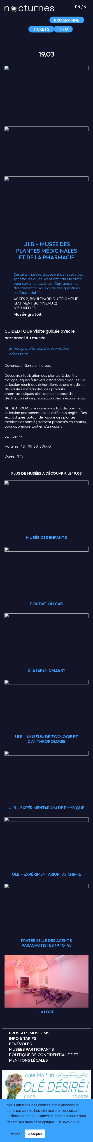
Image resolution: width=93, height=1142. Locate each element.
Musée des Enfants (46, 538)
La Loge (46, 1012)
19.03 (47, 55)
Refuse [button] (14, 1134)
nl (86, 7)
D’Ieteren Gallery (46, 670)
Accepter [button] (35, 1134)
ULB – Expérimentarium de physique (46, 808)
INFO (63, 29)
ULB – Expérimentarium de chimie (46, 874)
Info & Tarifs (22, 1038)
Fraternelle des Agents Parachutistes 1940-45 (46, 943)
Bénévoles (20, 1044)
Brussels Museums (29, 1033)
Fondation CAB (46, 604)
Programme (66, 20)
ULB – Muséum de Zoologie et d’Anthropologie (46, 739)
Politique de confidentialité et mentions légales (43, 1058)
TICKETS (41, 29)
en (77, 7)
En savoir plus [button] (68, 1122)
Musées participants (31, 1049)
